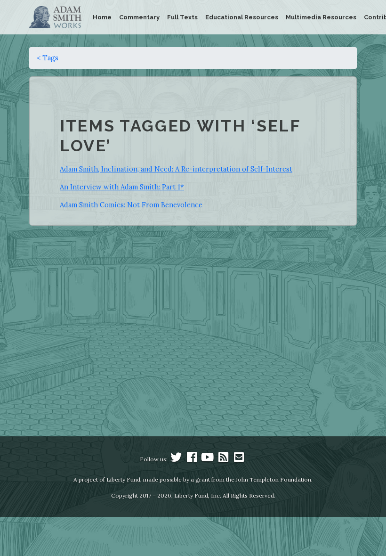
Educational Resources (241, 17)
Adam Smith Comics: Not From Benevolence (131, 204)
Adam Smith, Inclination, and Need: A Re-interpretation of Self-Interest (176, 168)
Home (102, 17)
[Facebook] (192, 459)
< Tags (47, 57)
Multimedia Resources (321, 17)
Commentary (139, 17)
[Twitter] (176, 459)
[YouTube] (208, 459)
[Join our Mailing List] (239, 459)
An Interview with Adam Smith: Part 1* (122, 186)
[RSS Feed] (223, 459)
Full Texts (182, 17)
